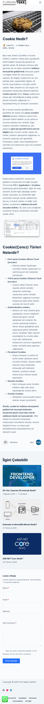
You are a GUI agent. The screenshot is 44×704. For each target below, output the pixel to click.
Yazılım (11, 48)
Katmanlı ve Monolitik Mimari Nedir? (20, 524)
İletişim (28, 701)
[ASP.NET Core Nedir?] (22, 544)
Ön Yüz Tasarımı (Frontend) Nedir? (19, 490)
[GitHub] (4, 690)
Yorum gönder (11, 661)
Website (6, 611)
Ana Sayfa (11, 698)
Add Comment (9, 623)
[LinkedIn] (11, 690)
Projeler (32, 698)
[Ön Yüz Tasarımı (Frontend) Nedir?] (22, 476)
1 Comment (22, 494)
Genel (5, 48)
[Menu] (40, 2)
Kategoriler (18, 701)
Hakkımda (22, 698)
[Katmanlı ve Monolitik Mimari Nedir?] (22, 510)
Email (6, 600)
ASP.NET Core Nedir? (13, 558)
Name (6, 588)
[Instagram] (7, 690)
